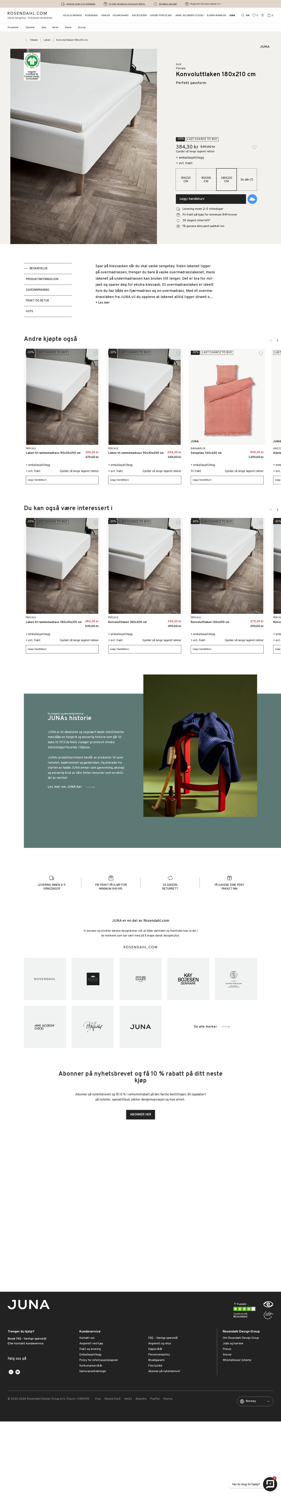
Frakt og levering (90, 1349)
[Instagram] (17, 1372)
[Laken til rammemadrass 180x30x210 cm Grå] (93, 620)
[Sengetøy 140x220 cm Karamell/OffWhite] (235, 451)
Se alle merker (205, 1027)
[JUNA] (140, 1027)
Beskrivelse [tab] (39, 268)
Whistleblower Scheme (237, 1360)
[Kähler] (93, 979)
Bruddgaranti (156, 1360)
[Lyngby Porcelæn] (236, 979)
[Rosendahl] (45, 979)
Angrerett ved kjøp (91, 1344)
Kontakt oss (87, 1338)
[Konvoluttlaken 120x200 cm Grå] (258, 620)
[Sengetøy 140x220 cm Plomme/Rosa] (243, 451)
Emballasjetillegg (90, 1355)
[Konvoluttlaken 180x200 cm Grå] (176, 620)
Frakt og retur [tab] (37, 301)
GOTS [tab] (29, 311)
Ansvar (227, 1355)
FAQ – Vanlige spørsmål (163, 1338)
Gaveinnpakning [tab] (37, 290)
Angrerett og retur (159, 1344)
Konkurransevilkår (90, 1366)
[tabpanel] (155, 290)
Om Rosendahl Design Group (241, 1338)
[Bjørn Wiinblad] (93, 1027)
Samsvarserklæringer (92, 1371)
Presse (227, 1349)
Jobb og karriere (233, 1344)
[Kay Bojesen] (188, 979)
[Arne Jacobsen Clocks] (45, 1027)
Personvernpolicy (159, 1355)
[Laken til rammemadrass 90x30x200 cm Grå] (176, 451)
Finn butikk (155, 1366)
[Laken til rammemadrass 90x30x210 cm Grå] (93, 451)
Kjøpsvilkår (155, 1349)
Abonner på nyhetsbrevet (164, 1371)
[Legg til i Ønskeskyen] (252, 199)
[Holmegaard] (140, 979)
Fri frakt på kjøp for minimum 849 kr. (127, 3)
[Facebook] (11, 1372)
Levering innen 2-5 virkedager (80, 3)
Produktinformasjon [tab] (42, 279)
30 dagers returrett (168, 3)
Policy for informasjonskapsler (98, 1360)
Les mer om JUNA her (65, 787)
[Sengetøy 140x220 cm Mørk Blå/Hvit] (252, 451)
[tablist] (48, 290)
